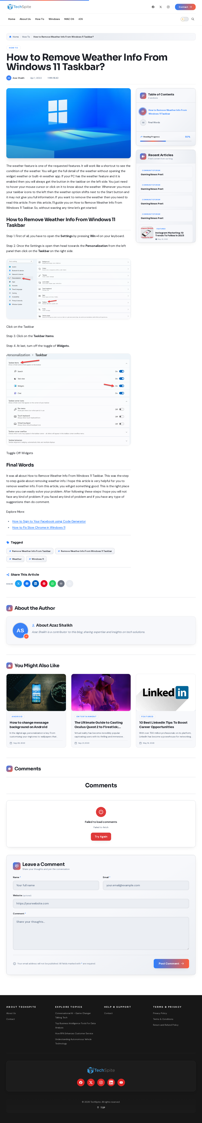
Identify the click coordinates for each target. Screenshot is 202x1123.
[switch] (185, 19)
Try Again (101, 836)
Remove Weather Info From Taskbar (30, 551)
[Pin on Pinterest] (44, 583)
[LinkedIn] (111, 1082)
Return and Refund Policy (165, 1024)
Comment (19, 913)
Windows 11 (36, 559)
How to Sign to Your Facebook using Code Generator (49, 521)
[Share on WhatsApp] (52, 583)
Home (16, 36)
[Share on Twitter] (18, 583)
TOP (103, 1107)
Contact (10, 1019)
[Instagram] (168, 7)
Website (22, 895)
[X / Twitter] (160, 7)
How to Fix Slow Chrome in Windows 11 (38, 527)
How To (26, 36)
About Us (11, 1013)
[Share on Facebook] (27, 583)
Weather (15, 559)
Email (106, 877)
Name (17, 877)
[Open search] (193, 19)
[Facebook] (153, 7)
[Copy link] (69, 583)
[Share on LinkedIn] (35, 583)
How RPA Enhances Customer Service (74, 1033)
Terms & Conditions (163, 1019)
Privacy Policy (160, 1013)
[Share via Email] (61, 583)
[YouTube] (121, 1082)
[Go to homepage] (19, 7)
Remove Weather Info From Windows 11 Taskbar (85, 551)
